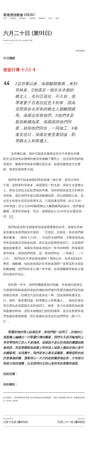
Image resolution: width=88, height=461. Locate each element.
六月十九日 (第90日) (15, 421)
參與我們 (22, 18)
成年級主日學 (27, 40)
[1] (11, 216)
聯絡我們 (42, 18)
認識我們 (13, 18)
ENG (50, 18)
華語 (57, 18)
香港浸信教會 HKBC (19, 15)
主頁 (4, 18)
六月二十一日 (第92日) (71, 421)
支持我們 (32, 18)
